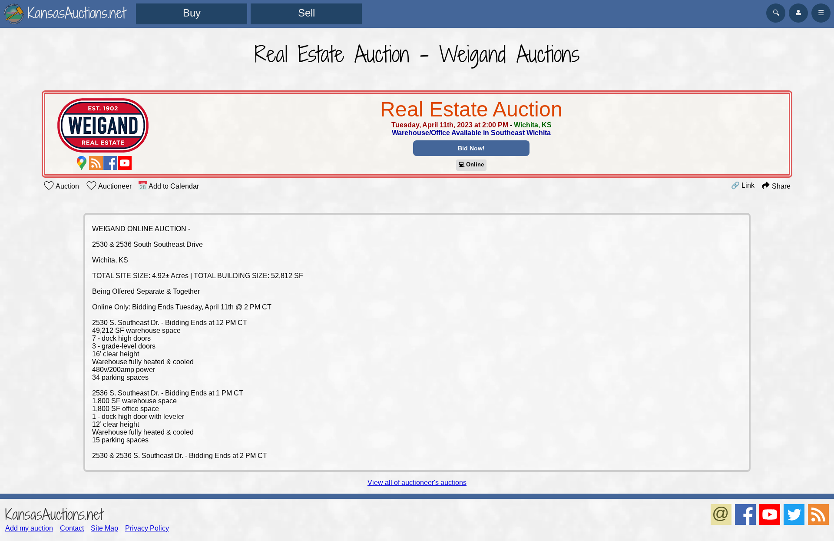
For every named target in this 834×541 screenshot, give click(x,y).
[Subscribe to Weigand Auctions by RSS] (96, 163)
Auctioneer (114, 186)
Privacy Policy (147, 528)
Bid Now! (471, 148)
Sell (306, 13)
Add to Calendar (173, 186)
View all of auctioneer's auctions (417, 482)
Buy (192, 13)
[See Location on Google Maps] (82, 163)
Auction (66, 186)
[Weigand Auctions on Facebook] (110, 163)
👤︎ (798, 13)
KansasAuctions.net (54, 514)
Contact (72, 528)
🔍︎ (776, 13)
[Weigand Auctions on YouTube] (125, 163)
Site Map (104, 528)
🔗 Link (743, 185)
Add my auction (29, 528)
